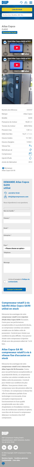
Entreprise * (7, 235)
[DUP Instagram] (10, 447)
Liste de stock (17, 9)
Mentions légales (7, 458)
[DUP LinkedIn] (4, 447)
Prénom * (7, 218)
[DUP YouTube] (15, 447)
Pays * (6, 245)
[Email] (26, 2)
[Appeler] (21, 2)
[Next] (30, 89)
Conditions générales (21, 458)
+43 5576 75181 (14, 193)
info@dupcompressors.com (18, 197)
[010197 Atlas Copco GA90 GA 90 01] (17, 89)
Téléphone (7, 252)
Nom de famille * (9, 211)
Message (7, 262)
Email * (6, 228)
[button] (3, 463)
